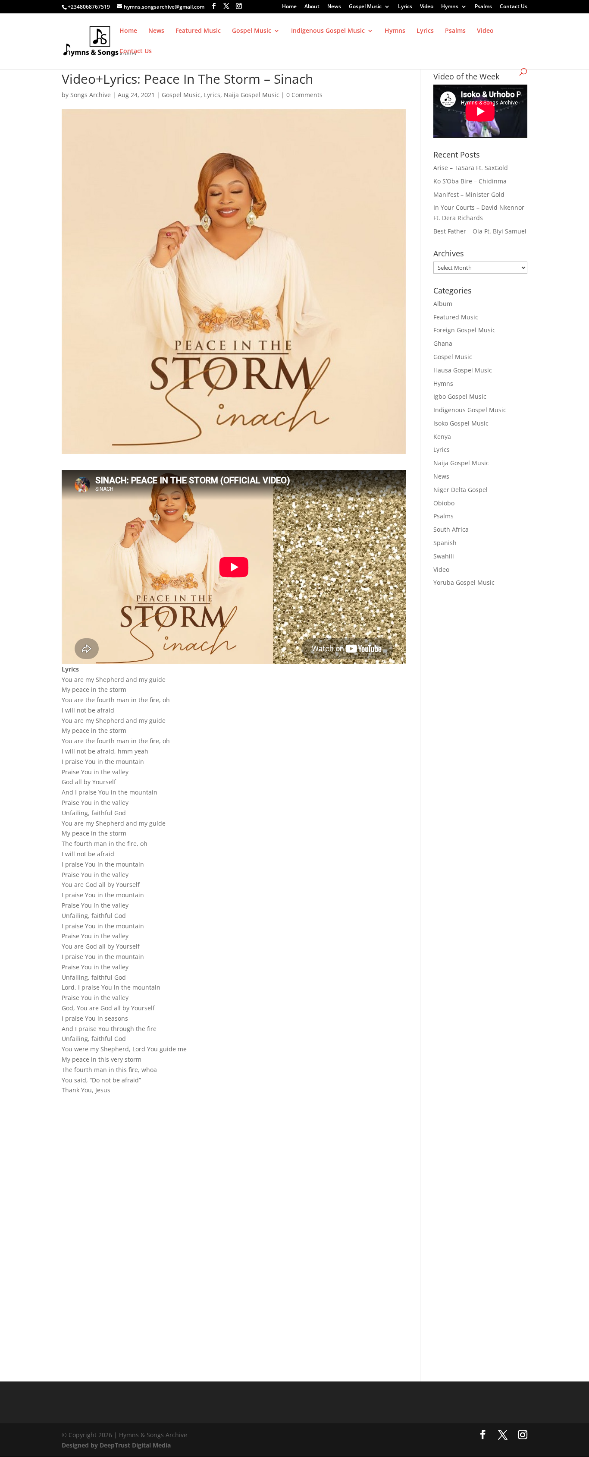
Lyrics (405, 7)
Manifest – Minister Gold (468, 194)
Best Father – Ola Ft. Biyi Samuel (479, 231)
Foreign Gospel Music (464, 330)
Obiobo (443, 503)
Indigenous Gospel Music (328, 31)
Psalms (483, 7)
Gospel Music (365, 7)
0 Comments (304, 95)
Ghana (442, 343)
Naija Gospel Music (251, 95)
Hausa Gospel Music (462, 370)
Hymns (449, 7)
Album (442, 304)
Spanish (445, 543)
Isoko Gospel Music (461, 423)
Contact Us (513, 7)
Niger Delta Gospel (460, 490)
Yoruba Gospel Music (464, 582)
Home (289, 7)
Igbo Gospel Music (459, 396)
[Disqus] (234, 1213)
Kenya (442, 436)
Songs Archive (90, 95)
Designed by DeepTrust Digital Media (116, 1445)
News (334, 7)
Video (426, 7)
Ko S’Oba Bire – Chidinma (470, 181)
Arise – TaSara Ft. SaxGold (470, 168)
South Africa (451, 529)
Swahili (443, 556)
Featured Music (198, 31)
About (312, 7)
